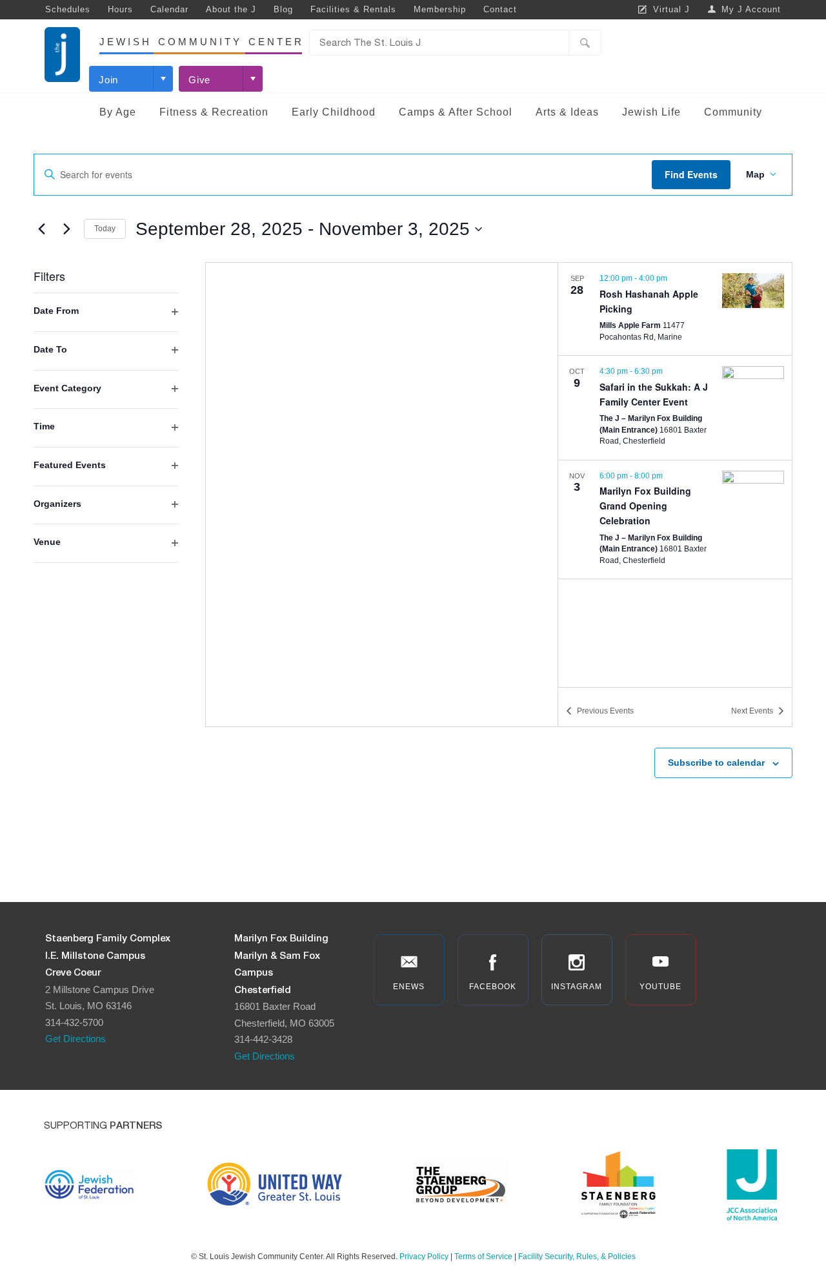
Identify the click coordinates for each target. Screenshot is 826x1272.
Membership (440, 9)
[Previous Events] (41, 229)
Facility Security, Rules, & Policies (577, 1256)
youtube (660, 986)
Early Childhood (334, 112)
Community (733, 112)
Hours (120, 9)
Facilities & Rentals (353, 9)
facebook (492, 986)
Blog (283, 9)
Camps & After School (455, 112)
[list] (675, 474)
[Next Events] (66, 229)
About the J (231, 9)
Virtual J (671, 9)
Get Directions (75, 1038)
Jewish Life (651, 112)
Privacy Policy (423, 1256)
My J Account (751, 9)
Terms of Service (483, 1256)
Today (105, 228)
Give (199, 79)
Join (108, 79)
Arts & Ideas (567, 112)
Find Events (691, 174)
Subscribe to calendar (716, 762)
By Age (117, 112)
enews (409, 986)
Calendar (169, 9)
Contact (500, 9)
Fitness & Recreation (213, 112)
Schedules (67, 9)
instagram (576, 986)
